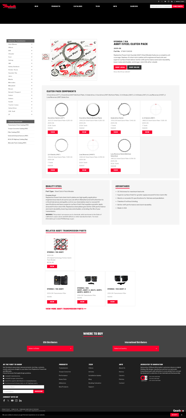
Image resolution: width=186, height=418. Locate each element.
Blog (90, 379)
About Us (122, 368)
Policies (121, 379)
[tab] (45, 57)
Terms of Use (14, 409)
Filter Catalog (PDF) (14, 132)
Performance (63, 375)
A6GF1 (61, 252)
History (121, 372)
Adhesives (62, 383)
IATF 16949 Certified (155, 380)
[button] (20, 44)
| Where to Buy (179, 1)
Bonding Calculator (95, 383)
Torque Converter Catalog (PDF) (18, 128)
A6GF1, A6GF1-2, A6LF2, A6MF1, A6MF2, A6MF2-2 (89, 291)
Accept (174, 415)
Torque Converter (65, 372)
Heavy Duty (63, 379)
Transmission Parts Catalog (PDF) (18, 125)
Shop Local (120, 67)
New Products (63, 387)
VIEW (52, 266)
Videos (91, 368)
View (53, 132)
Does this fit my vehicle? (122, 72)
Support (91, 387)
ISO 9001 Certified (154, 378)
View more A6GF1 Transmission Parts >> (66, 309)
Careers (121, 375)
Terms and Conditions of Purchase (29, 409)
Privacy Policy (6, 409)
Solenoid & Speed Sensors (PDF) (18, 135)
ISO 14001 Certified (154, 376)
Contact (121, 383)
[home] (9, 6)
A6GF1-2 (122, 289)
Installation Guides (95, 375)
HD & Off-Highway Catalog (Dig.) (18, 139)
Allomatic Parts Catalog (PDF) (17, 143)
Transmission (63, 368)
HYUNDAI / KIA (52, 252)
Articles (91, 372)
